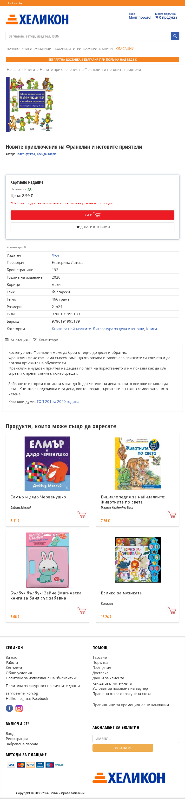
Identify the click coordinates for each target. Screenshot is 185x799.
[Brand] (37, 15)
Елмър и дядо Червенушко (38, 497)
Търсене (99, 657)
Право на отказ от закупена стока (121, 693)
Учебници (43, 48)
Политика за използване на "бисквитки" (41, 678)
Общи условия (19, 672)
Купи (88, 215)
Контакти (14, 667)
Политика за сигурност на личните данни (43, 685)
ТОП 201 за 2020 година (58, 401)
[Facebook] (9, 708)
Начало (13, 48)
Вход (10, 733)
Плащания (101, 667)
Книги (26, 48)
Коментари (48, 339)
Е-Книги (106, 48)
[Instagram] (19, 708)
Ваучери (90, 48)
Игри (77, 48)
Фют (55, 255)
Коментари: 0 (16, 247)
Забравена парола (22, 743)
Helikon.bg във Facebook (27, 698)
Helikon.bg (15, 3)
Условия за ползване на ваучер (120, 688)
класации (125, 48)
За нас (11, 657)
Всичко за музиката (121, 593)
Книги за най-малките (71, 328)
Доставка (100, 672)
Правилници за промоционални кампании (130, 704)
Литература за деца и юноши (118, 328)
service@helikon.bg (22, 693)
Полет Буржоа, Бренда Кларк (36, 154)
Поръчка (100, 662)
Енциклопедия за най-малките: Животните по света (133, 499)
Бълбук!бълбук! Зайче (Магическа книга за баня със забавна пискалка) (46, 598)
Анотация (19, 339)
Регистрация (17, 738)
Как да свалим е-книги (112, 683)
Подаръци (62, 48)
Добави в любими (95, 227)
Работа (12, 662)
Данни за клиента (108, 678)
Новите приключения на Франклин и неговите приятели (90, 69)
